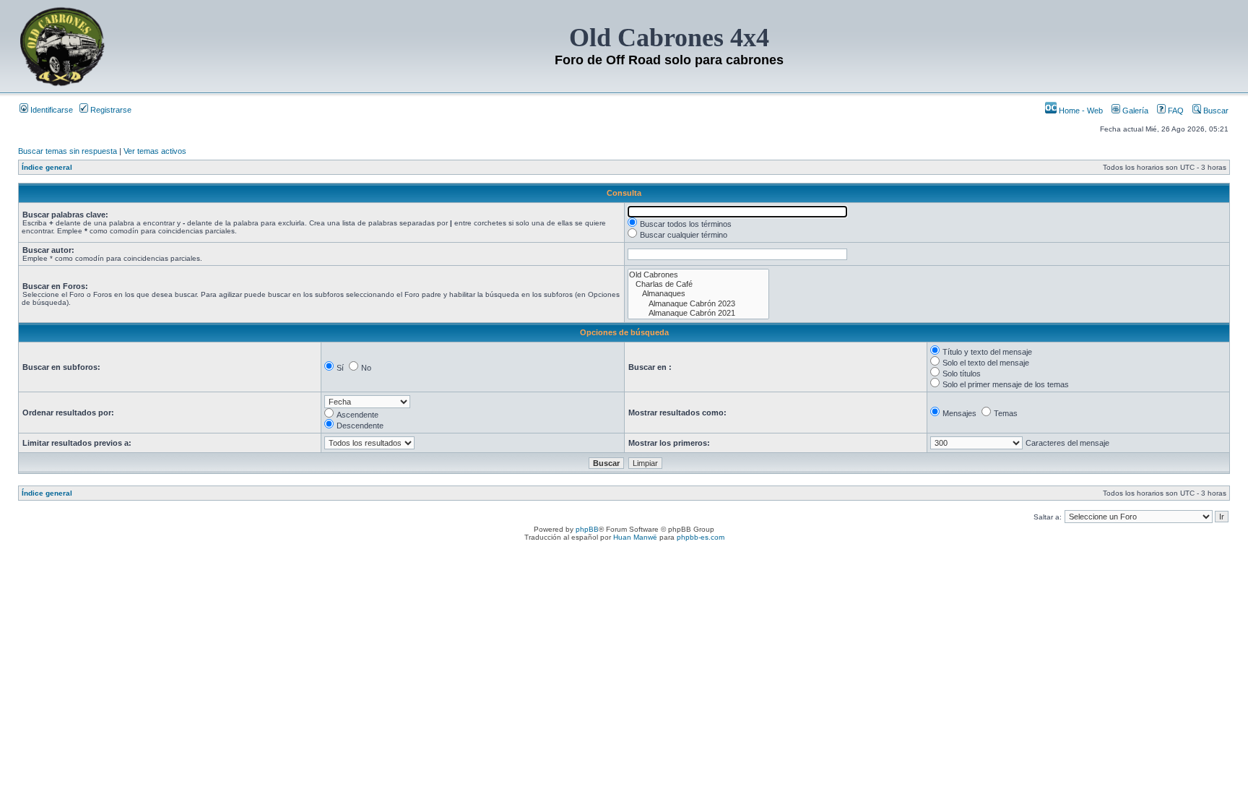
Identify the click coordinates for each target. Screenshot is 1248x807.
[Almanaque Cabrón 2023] (698, 303)
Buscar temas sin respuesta (67, 151)
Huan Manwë (635, 537)
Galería (1134, 110)
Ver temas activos (155, 151)
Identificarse (50, 109)
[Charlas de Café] (698, 284)
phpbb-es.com (700, 537)
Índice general (47, 167)
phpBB (587, 529)
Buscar (1214, 110)
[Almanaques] (698, 293)
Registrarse (109, 109)
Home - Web (1080, 110)
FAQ (1175, 110)
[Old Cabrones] (698, 275)
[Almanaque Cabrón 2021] (698, 313)
